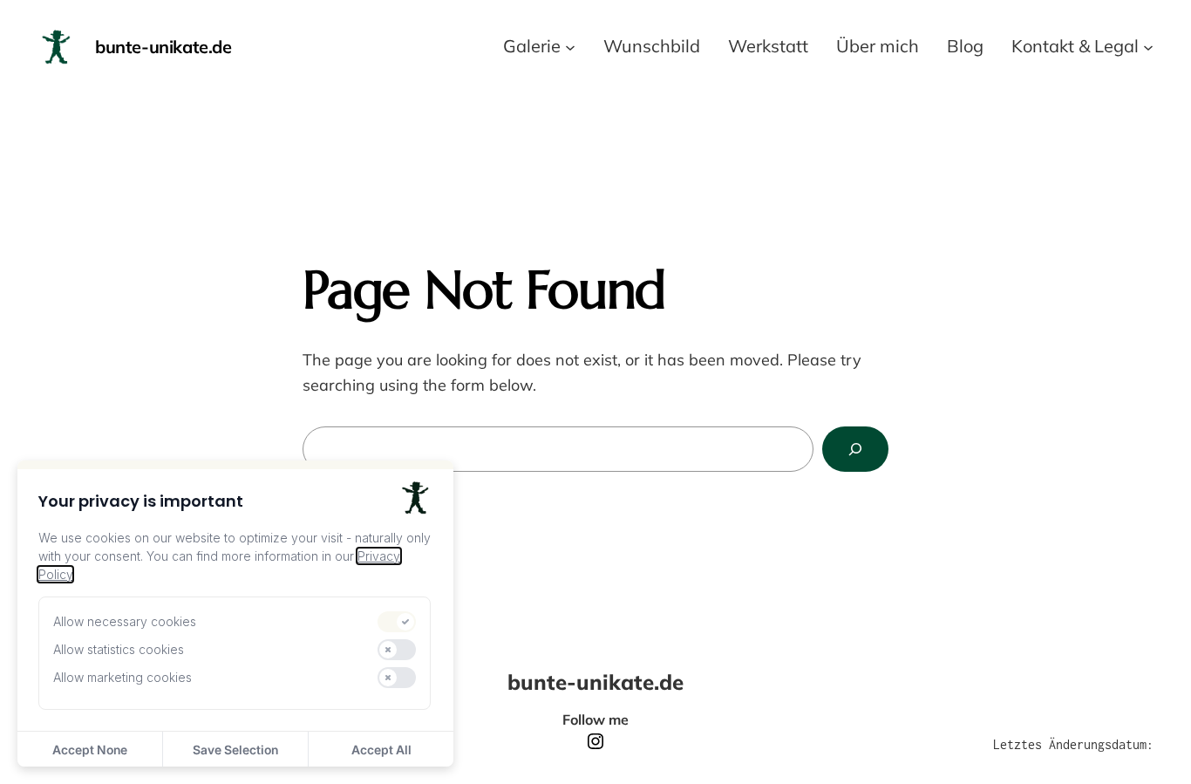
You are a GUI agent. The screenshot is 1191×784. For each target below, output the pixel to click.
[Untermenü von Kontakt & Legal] (1148, 46)
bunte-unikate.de (163, 47)
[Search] (855, 449)
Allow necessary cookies (124, 621)
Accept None (89, 749)
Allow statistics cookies (118, 649)
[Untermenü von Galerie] (570, 46)
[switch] (397, 621)
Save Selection (235, 749)
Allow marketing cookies (122, 677)
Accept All (381, 749)
